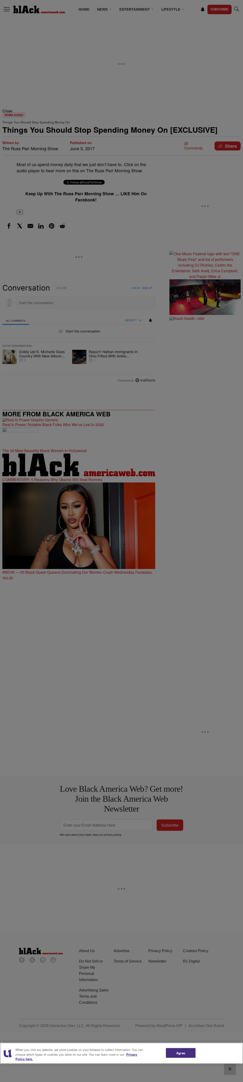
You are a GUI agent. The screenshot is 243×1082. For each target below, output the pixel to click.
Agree (180, 1052)
